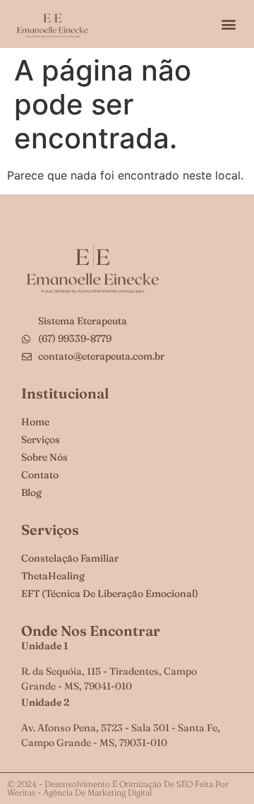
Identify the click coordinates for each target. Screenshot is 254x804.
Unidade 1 (44, 645)
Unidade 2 (45, 702)
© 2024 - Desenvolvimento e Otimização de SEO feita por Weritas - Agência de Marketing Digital (118, 788)
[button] (228, 24)
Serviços (50, 529)
